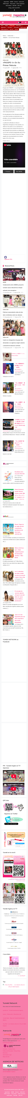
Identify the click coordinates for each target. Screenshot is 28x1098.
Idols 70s (19, 5)
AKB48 (11, 1)
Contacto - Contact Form (9, 1049)
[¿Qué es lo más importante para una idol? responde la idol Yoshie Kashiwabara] (8, 619)
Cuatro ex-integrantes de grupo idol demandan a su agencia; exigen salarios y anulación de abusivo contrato (14, 342)
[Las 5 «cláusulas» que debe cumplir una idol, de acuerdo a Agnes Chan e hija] (8, 576)
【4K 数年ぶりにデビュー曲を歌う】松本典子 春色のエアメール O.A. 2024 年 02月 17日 (20, 423)
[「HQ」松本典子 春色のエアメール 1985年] (8, 445)
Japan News (6, 1)
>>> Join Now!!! (21, 975)
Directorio (5, 1053)
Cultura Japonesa (20, 3)
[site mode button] (19, 22)
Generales (10, 27)
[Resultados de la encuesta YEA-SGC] (8, 476)
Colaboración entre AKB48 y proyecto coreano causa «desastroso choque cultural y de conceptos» (13, 287)
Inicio (2, 25)
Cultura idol (21, 1)
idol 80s (16, 29)
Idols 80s (15, 5)
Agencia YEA (15, 67)
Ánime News (9, 5)
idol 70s (11, 29)
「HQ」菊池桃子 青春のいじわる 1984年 (20, 384)
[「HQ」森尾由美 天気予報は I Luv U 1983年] (8, 368)
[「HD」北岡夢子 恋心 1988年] (8, 407)
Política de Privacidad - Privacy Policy (11, 1051)
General (16, 1)
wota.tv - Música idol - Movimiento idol (12, 1014)
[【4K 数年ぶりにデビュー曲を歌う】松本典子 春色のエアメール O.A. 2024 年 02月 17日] (8, 424)
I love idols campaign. (14, 966)
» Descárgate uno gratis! (20, 880)
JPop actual (12, 3)
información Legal (7, 1054)
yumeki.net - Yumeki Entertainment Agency (13, 1010)
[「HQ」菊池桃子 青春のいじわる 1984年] (8, 387)
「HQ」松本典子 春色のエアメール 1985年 (19, 443)
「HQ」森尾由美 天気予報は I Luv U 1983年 (19, 365)
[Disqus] (14, 193)
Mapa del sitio (6, 1056)
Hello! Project (6, 3)
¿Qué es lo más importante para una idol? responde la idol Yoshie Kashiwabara (20, 618)
